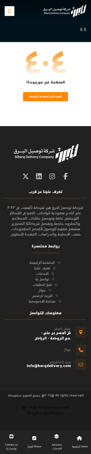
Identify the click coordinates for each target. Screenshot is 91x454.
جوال (42, 290)
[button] (9, 11)
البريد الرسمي (42, 296)
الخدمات (42, 274)
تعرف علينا (42, 268)
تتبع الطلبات (42, 285)
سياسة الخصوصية (42, 301)
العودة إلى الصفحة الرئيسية (45, 96)
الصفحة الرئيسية (42, 263)
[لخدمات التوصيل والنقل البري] (64, 10)
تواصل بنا (42, 279)
